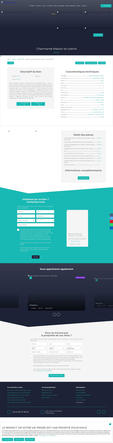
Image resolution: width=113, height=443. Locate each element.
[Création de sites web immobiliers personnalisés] (87, 402)
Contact (84, 6)
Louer (44, 6)
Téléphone (41, 216)
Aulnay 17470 (20, 59)
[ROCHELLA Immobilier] (9, 5)
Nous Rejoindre (70, 6)
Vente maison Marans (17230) (15, 397)
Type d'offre (34, 347)
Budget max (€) (36, 352)
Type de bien (51, 347)
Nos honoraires (80, 390)
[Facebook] (99, 412)
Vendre (38, 6)
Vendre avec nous (47, 392)
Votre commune (23, 220)
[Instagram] (104, 412)
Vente (9, 59)
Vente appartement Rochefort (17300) (18, 395)
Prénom (20, 211)
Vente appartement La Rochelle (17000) (18, 392)
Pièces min (70, 352)
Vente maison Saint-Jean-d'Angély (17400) (19, 390)
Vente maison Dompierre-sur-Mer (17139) (19, 402)
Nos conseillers (59, 6)
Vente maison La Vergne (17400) (16, 400)
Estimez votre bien (47, 390)
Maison (14, 59)
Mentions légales (80, 392)
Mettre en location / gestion (49, 395)
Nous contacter (46, 397)
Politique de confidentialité (83, 395)
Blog (78, 6)
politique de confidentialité (44, 370)
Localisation (69, 347)
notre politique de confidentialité (47, 435)
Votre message (22, 224)
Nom (39, 211)
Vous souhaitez (40, 219)
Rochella (50, 6)
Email (20, 216)
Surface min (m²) (54, 352)
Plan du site (79, 397)
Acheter (32, 6)
